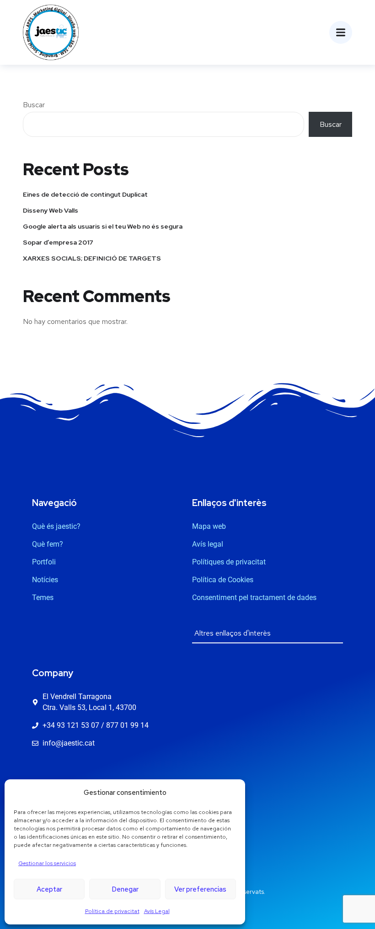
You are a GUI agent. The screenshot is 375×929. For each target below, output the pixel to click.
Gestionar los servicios (47, 863)
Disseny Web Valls (50, 210)
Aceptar (49, 889)
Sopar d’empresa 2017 (58, 242)
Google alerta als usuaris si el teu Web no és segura (102, 226)
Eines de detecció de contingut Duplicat (85, 194)
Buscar (34, 105)
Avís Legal (157, 911)
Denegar (125, 889)
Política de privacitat (112, 911)
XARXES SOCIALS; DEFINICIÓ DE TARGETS (92, 258)
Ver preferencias (200, 889)
